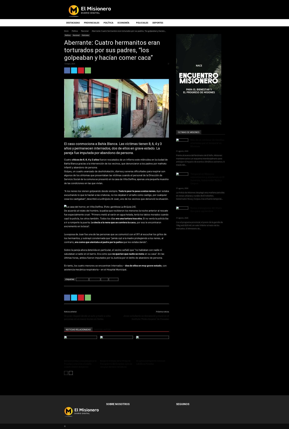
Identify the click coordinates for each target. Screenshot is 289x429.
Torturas (113, 279)
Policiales (142, 22)
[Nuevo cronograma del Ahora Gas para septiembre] (182, 211)
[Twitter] (74, 70)
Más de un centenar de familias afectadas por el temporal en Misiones (207, 143)
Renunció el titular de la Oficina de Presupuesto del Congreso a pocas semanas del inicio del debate (116, 364)
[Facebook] (67, 70)
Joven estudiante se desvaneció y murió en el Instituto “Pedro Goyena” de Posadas (146, 317)
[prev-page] (66, 373)
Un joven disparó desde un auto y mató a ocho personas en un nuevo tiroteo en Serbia (87, 317)
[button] (221, 23)
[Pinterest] (81, 70)
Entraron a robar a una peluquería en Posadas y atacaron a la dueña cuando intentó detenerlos (80, 364)
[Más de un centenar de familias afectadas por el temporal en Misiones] (182, 142)
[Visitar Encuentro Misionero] (200, 79)
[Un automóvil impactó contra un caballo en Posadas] (152, 347)
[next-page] (71, 373)
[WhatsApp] (88, 70)
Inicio (66, 31)
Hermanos (95, 279)
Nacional (85, 31)
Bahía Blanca (82, 279)
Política (75, 31)
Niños (104, 279)
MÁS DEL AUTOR (102, 329)
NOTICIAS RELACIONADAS (78, 329)
